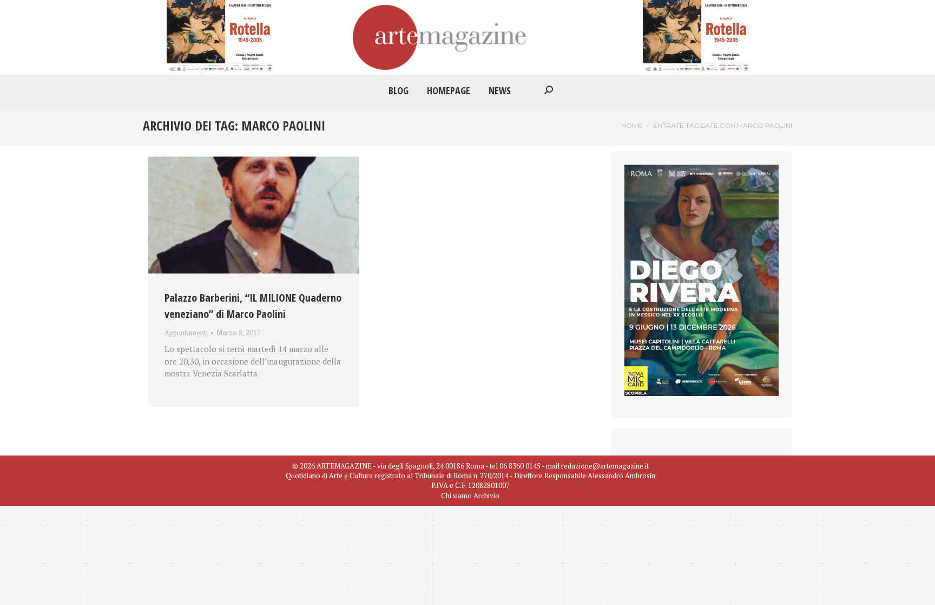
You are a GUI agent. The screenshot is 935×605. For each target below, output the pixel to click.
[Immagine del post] (253, 215)
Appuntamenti (186, 332)
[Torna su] (919, 589)
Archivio (486, 495)
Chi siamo (456, 495)
